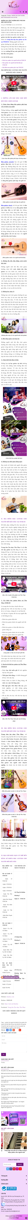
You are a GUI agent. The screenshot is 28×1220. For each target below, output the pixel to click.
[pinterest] (14, 1168)
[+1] (20, 1030)
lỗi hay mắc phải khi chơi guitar (18, 1024)
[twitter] (7, 1168)
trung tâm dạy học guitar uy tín (9, 1026)
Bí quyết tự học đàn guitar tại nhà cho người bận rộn (14, 1070)
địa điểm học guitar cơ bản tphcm (11, 1028)
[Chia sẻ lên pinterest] (14, 1030)
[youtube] (20, 1168)
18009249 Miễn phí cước (11, 977)
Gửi (3, 1054)
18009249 (9, 1209)
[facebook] (10, 1168)
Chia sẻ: (3, 1030)
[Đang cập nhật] (14, 1118)
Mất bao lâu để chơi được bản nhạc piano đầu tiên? (13, 1073)
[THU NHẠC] (14, 5)
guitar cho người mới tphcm (12, 1022)
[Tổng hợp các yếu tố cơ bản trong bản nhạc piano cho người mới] (14, 1140)
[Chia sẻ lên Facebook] (7, 1030)
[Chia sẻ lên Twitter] (10, 1030)
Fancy (17, 1030)
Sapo (17, 1217)
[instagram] (17, 1168)
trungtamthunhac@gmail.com (12, 1211)
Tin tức (3, 1062)
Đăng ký (20, 1164)
